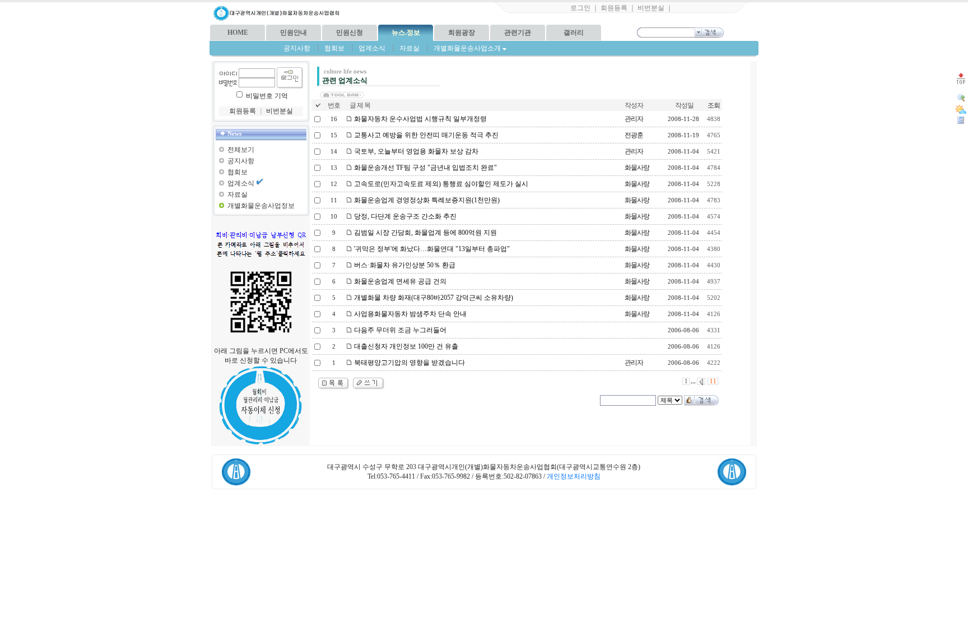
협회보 (334, 48)
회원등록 (614, 8)
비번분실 (650, 8)
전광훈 (634, 135)
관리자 (634, 119)
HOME (237, 32)
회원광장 (461, 32)
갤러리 (574, 32)
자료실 (409, 48)
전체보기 (240, 150)
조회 (714, 105)
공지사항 (296, 48)
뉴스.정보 (406, 32)
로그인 (580, 8)
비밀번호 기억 (267, 96)
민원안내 (293, 32)
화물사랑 (637, 167)
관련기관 (517, 32)
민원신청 (349, 32)
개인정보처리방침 (574, 476)
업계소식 (372, 48)
